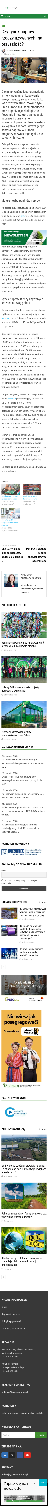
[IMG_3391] (21, 1049)
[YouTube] (27, 1455)
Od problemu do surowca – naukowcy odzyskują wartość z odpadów (32, 952)
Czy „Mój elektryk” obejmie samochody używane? (9, 522)
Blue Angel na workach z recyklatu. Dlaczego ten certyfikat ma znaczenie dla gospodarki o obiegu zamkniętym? (32, 932)
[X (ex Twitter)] (12, 1455)
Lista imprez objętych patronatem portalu (22, 1412)
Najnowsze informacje (17, 747)
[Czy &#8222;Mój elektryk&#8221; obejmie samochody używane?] (10, 513)
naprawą (5, 318)
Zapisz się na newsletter (13, 1328)
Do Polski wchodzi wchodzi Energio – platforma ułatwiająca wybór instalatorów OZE (22, 763)
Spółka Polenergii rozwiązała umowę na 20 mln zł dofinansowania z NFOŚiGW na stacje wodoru (23, 811)
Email (3, 870)
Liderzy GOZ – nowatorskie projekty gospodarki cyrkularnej (20, 689)
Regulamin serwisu (10, 1314)
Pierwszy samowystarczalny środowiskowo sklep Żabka (16, 733)
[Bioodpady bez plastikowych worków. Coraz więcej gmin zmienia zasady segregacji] (9, 909)
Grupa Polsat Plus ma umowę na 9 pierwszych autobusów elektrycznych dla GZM (21, 780)
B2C (23, 215)
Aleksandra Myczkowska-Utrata (21, 50)
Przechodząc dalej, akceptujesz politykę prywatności (19, 881)
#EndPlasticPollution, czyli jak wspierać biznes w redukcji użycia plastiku (22, 644)
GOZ (3, 26)
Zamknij (43, 1482)
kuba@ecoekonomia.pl (12, 1367)
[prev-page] (3, 967)
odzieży (12, 398)
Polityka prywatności (11, 1321)
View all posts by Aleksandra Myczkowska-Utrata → (32, 589)
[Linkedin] (4, 1455)
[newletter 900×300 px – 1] (24, 236)
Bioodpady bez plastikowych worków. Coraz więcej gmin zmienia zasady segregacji (32, 912)
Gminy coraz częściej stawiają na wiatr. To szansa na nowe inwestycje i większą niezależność (23, 1169)
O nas (4, 1306)
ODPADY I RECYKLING (14, 902)
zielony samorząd (13, 1129)
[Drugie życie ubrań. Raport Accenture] (32, 489)
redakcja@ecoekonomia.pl (14, 1391)
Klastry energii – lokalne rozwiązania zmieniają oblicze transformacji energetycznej (21, 1261)
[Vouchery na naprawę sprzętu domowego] (10, 489)
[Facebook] (20, 1455)
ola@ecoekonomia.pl (11, 1352)
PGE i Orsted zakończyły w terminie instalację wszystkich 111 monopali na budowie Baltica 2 (20, 828)
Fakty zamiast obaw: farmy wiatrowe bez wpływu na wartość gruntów (24, 1215)
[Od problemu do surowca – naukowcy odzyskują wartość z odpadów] (9, 949)
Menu (7, 16)
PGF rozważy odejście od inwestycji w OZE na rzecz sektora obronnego (22, 795)
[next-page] (8, 967)
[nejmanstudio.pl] (24, 8)
